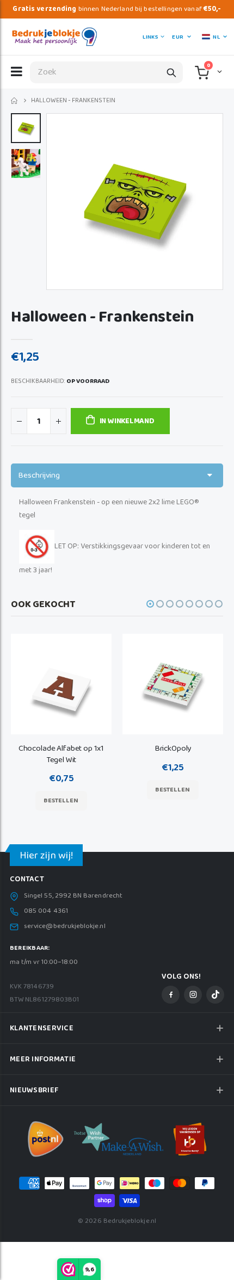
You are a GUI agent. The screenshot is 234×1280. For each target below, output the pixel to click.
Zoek (171, 72)
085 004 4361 (46, 911)
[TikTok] (215, 995)
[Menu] (16, 71)
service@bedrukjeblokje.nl (65, 926)
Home (15, 101)
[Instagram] (193, 995)
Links (150, 37)
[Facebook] (171, 995)
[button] (218, 71)
